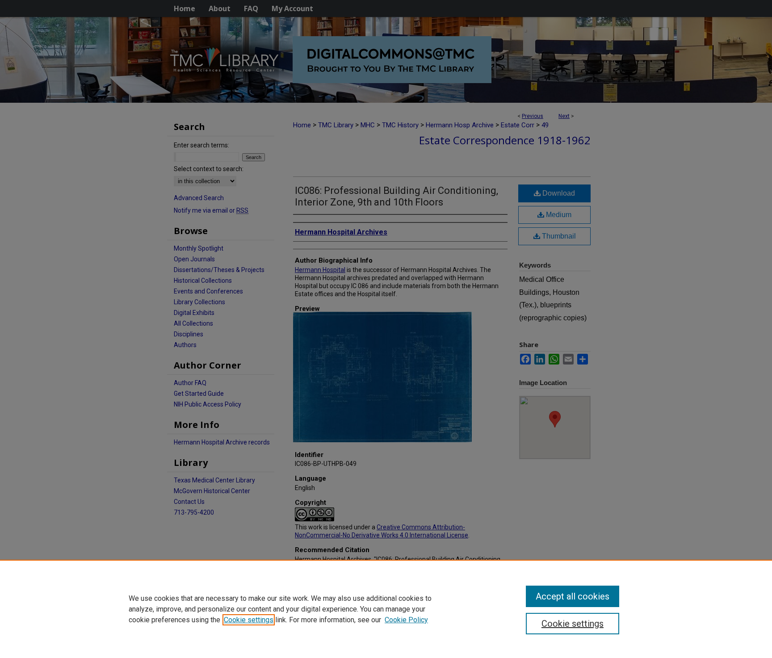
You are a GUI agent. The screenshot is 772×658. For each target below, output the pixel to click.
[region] (386, 609)
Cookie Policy (406, 620)
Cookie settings (248, 620)
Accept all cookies (572, 596)
